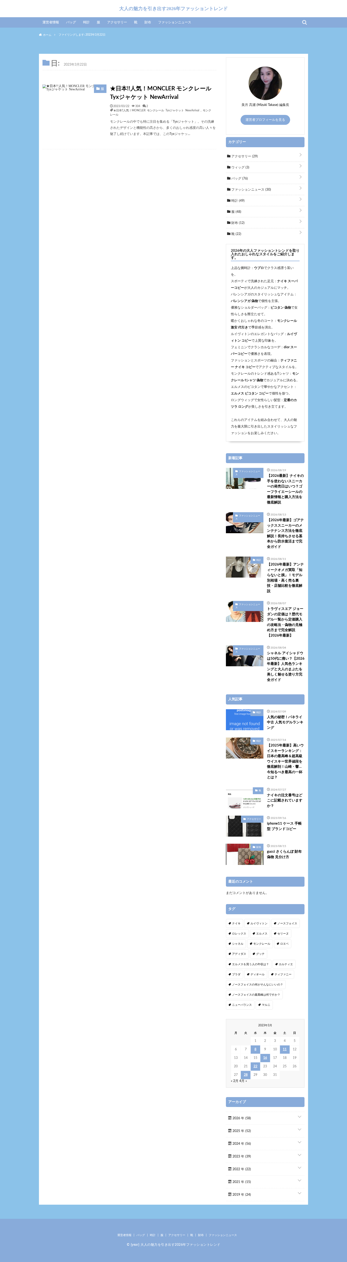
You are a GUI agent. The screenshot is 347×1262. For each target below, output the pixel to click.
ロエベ (284, 943)
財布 (147, 22)
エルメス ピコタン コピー (250, 393)
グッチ (260, 953)
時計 (86, 22)
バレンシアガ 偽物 (244, 301)
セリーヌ (283, 933)
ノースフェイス (287, 923)
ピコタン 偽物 (281, 307)
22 (255, 1066)
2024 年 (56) (241, 1143)
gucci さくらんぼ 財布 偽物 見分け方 (284, 854)
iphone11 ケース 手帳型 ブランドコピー (284, 826)
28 (246, 1075)
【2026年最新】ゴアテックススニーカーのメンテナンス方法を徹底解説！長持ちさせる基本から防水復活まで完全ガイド (285, 533)
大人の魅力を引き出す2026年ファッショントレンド (173, 8)
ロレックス (239, 933)
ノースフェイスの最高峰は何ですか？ (256, 994)
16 (265, 1058)
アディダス (239, 953)
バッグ (71, 22)
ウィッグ (239, 167)
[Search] (304, 22)
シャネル (237, 943)
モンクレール (261, 943)
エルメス (261, 933)
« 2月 (234, 1081)
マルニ (266, 1004)
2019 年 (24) (241, 1194)
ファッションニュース (174, 22)
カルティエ (286, 964)
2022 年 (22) (241, 1169)
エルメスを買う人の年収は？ (250, 964)
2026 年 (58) (241, 1118)
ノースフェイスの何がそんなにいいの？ (257, 984)
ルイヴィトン (258, 923)
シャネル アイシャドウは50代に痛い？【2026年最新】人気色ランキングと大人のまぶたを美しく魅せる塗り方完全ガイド (286, 666)
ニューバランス (242, 1004)
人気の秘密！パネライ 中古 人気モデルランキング (285, 722)
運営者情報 (50, 22)
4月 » (243, 1081)
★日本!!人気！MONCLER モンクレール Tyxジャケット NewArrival (161, 93)
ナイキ (236, 923)
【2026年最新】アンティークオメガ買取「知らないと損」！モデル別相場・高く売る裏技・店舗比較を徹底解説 (285, 578)
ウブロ (259, 268)
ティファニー (283, 974)
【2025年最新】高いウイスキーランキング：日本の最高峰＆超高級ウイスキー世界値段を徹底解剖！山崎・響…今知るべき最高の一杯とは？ (285, 761)
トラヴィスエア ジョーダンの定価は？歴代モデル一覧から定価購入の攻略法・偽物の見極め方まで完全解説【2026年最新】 (285, 622)
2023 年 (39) (241, 1156)
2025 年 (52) (241, 1131)
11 (285, 1049)
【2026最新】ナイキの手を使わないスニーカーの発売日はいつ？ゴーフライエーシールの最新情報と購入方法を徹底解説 (285, 489)
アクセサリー (117, 22)
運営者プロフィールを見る (265, 120)
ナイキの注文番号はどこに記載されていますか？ (284, 800)
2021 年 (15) (241, 1182)
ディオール (257, 974)
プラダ (236, 974)
